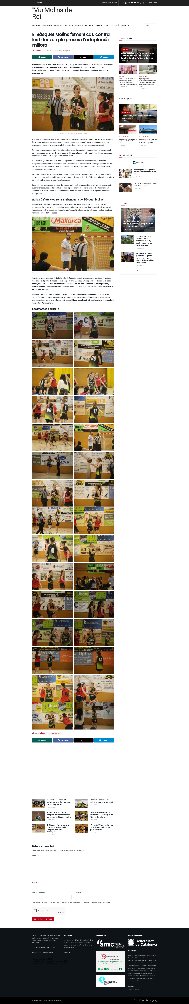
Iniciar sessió (152, 3)
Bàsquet (61, 51)
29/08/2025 (138, 177)
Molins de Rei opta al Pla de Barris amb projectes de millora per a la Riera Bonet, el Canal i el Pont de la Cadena (137, 55)
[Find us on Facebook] (134, 1000)
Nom (34, 883)
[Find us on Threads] (143, 3)
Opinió (99, 25)
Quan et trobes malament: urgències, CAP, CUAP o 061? (128, 141)
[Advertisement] (73, 770)
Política (36, 25)
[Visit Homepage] (53, 14)
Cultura (69, 25)
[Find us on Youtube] (143, 1000)
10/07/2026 (127, 229)
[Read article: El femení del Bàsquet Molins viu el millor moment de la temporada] (38, 803)
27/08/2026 (123, 87)
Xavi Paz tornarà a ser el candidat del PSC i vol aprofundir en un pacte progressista (138, 224)
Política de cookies (133, 989)
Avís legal (131, 987)
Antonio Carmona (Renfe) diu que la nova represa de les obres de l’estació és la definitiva (145, 258)
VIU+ (106, 25)
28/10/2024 (51, 820)
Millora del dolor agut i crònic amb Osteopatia (145, 185)
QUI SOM (67, 952)
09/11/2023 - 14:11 (50, 51)
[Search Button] (155, 25)
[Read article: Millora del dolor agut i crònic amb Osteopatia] (125, 187)
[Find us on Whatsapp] (150, 1000)
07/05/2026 (140, 265)
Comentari (36, 855)
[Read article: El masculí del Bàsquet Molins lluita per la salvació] (81, 803)
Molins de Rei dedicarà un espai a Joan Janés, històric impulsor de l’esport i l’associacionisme (128, 81)
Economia (47, 25)
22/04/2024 (94, 820)
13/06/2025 (138, 189)
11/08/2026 (123, 145)
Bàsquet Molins (54, 733)
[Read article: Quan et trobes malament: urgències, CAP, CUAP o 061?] (128, 129)
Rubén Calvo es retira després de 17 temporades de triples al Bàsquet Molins (59, 814)
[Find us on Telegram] (147, 1000)
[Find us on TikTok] (141, 3)
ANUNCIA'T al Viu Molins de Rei (42, 953)
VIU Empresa (126, 112)
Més (138, 270)
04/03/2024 (51, 835)
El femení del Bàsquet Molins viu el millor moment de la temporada (59, 802)
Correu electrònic (39, 893)
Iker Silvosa (36, 51)
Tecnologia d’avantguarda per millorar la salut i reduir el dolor (145, 172)
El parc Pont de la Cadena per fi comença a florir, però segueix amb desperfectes (144, 241)
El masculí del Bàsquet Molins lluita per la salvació (101, 801)
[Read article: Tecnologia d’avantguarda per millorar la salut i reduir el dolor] (125, 173)
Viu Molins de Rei (42, 1000)
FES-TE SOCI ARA (37, 3)
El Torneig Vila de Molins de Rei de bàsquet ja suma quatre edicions (101, 827)
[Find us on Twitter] (137, 1000)
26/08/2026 (143, 89)
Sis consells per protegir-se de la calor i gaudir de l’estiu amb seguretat (148, 141)
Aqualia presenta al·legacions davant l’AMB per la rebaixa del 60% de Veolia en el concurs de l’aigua (147, 82)
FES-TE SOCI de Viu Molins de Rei (43, 948)
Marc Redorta (58, 1000)
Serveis (113, 25)
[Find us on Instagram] (140, 1000)
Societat (58, 25)
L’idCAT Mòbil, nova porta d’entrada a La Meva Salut (137, 117)
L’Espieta (125, 25)
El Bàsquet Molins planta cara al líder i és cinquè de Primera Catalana (101, 814)
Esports (79, 25)
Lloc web (78, 892)
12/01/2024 (94, 832)
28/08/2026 (125, 60)
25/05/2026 (140, 248)
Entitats (89, 25)
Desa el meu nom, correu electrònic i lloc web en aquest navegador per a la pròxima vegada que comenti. (72, 902)
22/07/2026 (143, 145)
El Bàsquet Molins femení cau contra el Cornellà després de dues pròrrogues (58, 828)
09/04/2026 (51, 807)
